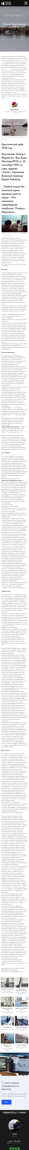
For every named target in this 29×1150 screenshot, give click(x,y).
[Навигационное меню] (25, 3)
